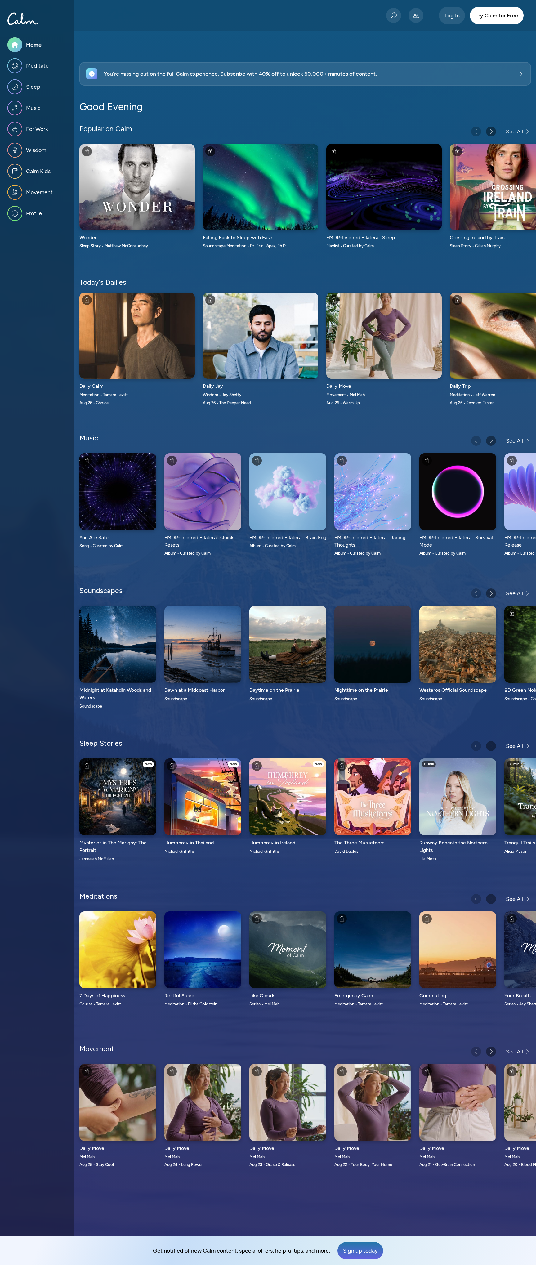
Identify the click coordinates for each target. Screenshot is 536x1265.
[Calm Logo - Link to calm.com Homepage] (22, 18)
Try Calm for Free (497, 15)
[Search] (393, 15)
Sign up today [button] (360, 1250)
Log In (452, 15)
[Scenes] (416, 15)
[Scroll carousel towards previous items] (476, 131)
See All (514, 131)
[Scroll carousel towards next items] (491, 131)
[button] (305, 74)
